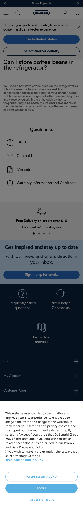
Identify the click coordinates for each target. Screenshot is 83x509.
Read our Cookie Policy (24, 460)
